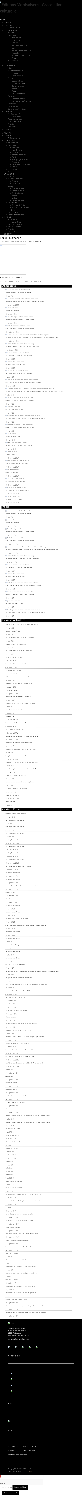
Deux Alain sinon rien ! (14, 710)
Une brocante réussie (13, 1227)
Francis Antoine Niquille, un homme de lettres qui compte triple (28, 1115)
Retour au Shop (20, 1487)
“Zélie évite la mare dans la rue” (17, 677)
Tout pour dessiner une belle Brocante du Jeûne (22, 1234)
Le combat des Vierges (13, 872)
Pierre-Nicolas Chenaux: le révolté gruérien (21, 1266)
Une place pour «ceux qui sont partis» (19, 756)
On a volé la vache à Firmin (15, 964)
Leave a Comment (34, 242)
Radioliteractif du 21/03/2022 (16, 644)
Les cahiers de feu (12, 1148)
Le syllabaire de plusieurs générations (19, 978)
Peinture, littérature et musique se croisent (21, 1273)
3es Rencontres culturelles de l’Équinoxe (20, 782)
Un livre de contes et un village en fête (20, 1050)
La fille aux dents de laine (15, 997)
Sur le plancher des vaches (15, 820)
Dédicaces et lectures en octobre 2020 (19, 683)
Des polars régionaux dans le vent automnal (20, 320)
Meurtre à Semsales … (13, 472)
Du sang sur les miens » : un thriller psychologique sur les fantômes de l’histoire (34, 391)
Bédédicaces (9, 1168)
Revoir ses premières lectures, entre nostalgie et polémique (26, 984)
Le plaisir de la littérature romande (18, 866)
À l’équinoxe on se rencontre (15, 1102)
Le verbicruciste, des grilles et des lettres (21, 1023)
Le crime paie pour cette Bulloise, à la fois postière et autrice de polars (32, 337)
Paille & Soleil (11, 1155)
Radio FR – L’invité (12, 795)
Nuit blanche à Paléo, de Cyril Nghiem (19, 355)
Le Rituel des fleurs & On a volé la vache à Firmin (23, 886)
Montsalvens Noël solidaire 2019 (16, 723)
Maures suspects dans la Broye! (16, 813)
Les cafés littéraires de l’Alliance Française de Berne (25, 302)
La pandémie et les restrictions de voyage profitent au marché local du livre (32, 971)
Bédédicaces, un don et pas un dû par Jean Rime (22, 762)
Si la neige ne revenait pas (15, 729)
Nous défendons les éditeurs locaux (18, 463)
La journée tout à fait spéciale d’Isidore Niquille (23, 1194)
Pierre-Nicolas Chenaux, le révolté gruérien (21, 1286)
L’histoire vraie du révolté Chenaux (18, 1260)
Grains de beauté (11, 1083)
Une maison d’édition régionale (16, 1299)
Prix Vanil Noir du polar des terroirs (19, 373)
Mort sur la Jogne (12, 1279)
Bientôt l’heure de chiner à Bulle (17, 1043)
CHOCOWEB (29, 1471)
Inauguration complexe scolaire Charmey (19, 742)
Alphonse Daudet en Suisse (14, 1142)
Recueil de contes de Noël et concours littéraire (22, 736)
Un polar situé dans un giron (15, 364)
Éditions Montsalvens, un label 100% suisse (20, 991)
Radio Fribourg (10, 802)
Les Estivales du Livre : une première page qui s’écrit (25, 1037)
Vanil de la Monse (12, 1253)
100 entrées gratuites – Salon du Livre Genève (21, 749)
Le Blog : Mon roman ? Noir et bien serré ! (20, 637)
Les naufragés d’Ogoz (13, 912)
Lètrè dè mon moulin (12, 1135)
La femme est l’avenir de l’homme (17, 918)
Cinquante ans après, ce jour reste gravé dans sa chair (25, 1306)
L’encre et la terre (12, 311)
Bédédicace (9, 1161)
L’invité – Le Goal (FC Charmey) (16, 788)
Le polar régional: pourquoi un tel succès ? (21, 769)
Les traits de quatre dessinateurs (17, 1096)
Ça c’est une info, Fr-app (14, 409)
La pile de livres (12, 1004)
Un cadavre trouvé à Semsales (15, 481)
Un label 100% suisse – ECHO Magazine (18, 664)
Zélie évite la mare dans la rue (16, 1010)
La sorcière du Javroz (13, 1128)
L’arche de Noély (11, 454)
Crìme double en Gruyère (14, 1181)
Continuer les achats (11, 1493)
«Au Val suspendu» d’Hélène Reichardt (18, 293)
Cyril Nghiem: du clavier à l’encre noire (20, 329)
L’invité (8, 1207)
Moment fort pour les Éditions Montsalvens (20, 427)
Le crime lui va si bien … (14, 499)
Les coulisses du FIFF (13, 436)
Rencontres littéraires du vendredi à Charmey (21, 703)
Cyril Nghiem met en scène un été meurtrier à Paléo (23, 382)
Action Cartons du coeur (14, 670)
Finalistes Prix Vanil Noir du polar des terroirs (22, 624)
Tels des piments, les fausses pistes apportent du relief (25, 418)
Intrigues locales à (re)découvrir (17, 490)
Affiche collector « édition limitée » (19, 445)
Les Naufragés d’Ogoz (13, 631)
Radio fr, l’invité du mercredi (16, 775)
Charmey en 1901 (11, 1017)
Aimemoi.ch (9, 1069)
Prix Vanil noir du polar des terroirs (19, 651)
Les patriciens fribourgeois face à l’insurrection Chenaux (26, 1312)
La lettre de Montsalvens (14, 657)
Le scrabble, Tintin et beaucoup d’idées (19, 1214)
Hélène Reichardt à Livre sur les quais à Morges (22, 346)
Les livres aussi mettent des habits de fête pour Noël (24, 1063)
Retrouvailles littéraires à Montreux (18, 697)
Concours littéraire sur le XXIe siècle (19, 1030)
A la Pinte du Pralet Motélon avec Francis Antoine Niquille (26, 925)
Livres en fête (10, 716)
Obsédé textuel (10, 892)
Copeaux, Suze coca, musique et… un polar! (20, 400)
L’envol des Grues (12, 690)
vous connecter (14, 281)
